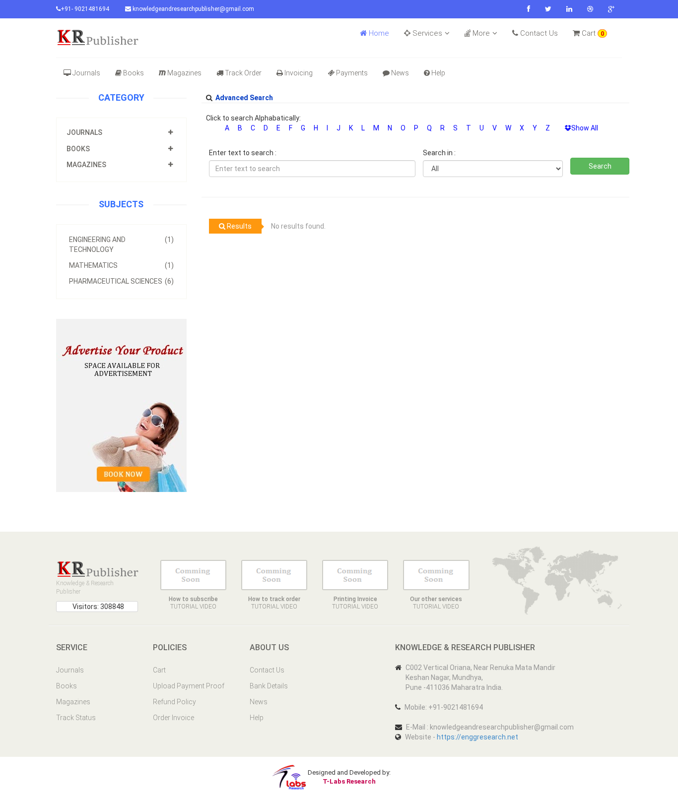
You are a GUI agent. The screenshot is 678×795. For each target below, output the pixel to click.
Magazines (184, 73)
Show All (584, 128)
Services (426, 33)
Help (438, 73)
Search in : (439, 153)
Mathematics (121, 265)
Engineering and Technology (121, 244)
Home (378, 33)
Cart (592, 33)
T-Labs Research (349, 781)
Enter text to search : (242, 153)
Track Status (76, 718)
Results (238, 226)
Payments (352, 73)
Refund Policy (174, 702)
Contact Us (538, 33)
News (400, 73)
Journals (86, 73)
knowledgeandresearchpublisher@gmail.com (192, 8)
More (480, 33)
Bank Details (269, 686)
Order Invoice (173, 718)
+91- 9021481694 (85, 8)
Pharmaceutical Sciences (121, 281)
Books (133, 73)
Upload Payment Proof (188, 686)
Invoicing (298, 73)
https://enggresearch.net (477, 737)
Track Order (243, 73)
